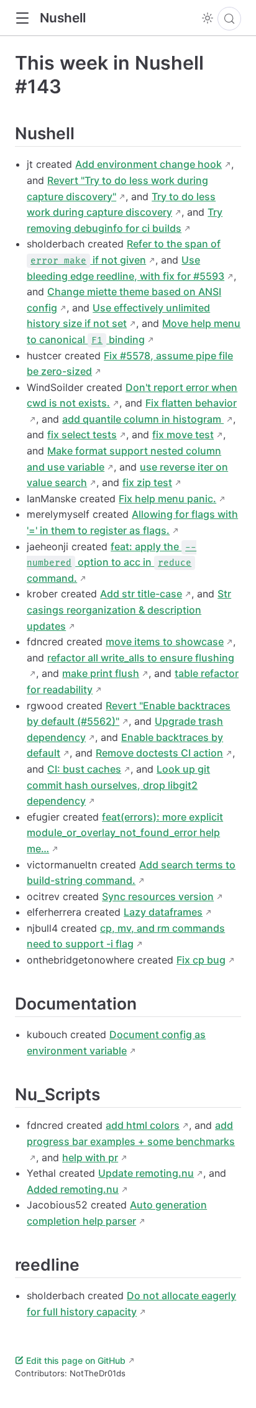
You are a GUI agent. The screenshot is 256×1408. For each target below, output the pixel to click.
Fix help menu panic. (167, 498)
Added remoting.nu (73, 1189)
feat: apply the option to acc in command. (111, 562)
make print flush (100, 673)
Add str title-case (141, 593)
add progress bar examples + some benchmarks (131, 1133)
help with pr (90, 1157)
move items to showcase (165, 641)
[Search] (229, 18)
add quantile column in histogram (143, 419)
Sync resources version (158, 896)
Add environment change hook (148, 164)
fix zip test (147, 482)
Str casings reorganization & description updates (129, 609)
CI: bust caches (84, 769)
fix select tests (82, 434)
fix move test (183, 434)
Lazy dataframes (163, 912)
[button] (22, 18)
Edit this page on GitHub (76, 1360)
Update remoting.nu (146, 1173)
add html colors (143, 1125)
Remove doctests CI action (159, 753)
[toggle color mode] (207, 18)
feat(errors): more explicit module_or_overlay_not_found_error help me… (125, 833)
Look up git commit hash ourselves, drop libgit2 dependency (118, 785)
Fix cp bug (201, 960)
